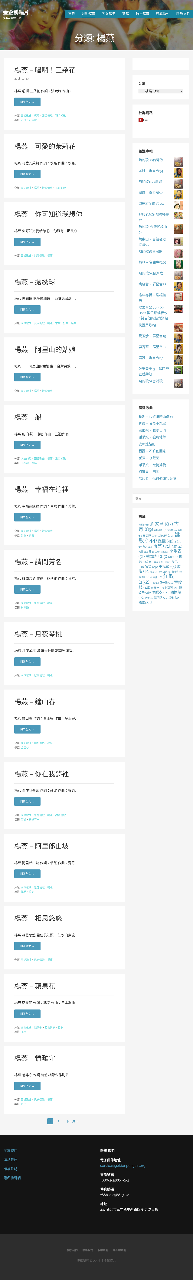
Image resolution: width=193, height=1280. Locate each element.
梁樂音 (173, 557)
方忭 (143, 551)
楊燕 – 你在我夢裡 (41, 774)
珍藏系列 (162, 13)
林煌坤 (156, 556)
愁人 (147, 546)
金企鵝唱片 (16, 12)
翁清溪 (177, 571)
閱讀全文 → (27, 101)
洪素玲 (33, 119)
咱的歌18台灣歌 (150, 251)
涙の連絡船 (147, 444)
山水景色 (39, 742)
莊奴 (23, 819)
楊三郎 (154, 562)
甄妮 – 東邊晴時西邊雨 (156, 416)
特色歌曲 (142, 13)
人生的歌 (26, 458)
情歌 (125, 13)
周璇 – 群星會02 (151, 193)
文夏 (176, 546)
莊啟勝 (156, 577)
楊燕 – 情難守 (34, 1058)
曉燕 (164, 552)
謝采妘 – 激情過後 (152, 465)
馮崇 (23, 1031)
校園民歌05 (147, 325)
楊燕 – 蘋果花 (34, 986)
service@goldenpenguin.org (122, 1166)
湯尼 (31, 891)
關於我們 (10, 1151)
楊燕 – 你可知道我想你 (48, 214)
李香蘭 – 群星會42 (152, 347)
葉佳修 (166, 582)
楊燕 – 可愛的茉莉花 (45, 146)
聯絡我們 (183, 13)
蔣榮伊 (157, 587)
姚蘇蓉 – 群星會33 (152, 284)
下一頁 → (72, 1121)
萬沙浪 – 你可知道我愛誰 (157, 479)
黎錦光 (145, 602)
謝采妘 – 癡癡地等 (152, 437)
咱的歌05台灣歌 (151, 273)
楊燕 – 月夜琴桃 (38, 634)
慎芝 (23, 891)
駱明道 (160, 597)
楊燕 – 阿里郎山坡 (41, 846)
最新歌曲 (88, 13)
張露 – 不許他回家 (152, 451)
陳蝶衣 (160, 592)
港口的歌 (60, 458)
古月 (23, 119)
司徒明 (172, 530)
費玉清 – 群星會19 (152, 336)
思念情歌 (39, 603)
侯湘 (144, 524)
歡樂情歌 (47, 187)
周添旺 (150, 535)
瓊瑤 (34, 463)
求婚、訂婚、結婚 (65, 323)
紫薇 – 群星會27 (151, 358)
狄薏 (151, 567)
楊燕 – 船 (28, 417)
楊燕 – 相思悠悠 (38, 918)
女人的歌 (39, 323)
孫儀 (165, 541)
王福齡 (25, 463)
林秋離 (25, 607)
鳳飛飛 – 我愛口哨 (152, 430)
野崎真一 (34, 819)
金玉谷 (25, 747)
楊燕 (36, 115)
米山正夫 (165, 571)
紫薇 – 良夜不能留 (152, 423)
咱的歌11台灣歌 (150, 182)
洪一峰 (165, 562)
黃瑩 (31, 535)
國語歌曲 (26, 115)
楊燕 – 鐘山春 (34, 702)
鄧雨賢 (171, 587)
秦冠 (154, 572)
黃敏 (174, 597)
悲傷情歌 (39, 255)
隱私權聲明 (12, 1178)
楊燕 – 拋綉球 (34, 282)
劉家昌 (161, 524)
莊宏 (154, 583)
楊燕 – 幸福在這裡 (41, 489)
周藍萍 (166, 535)
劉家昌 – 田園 (149, 472)
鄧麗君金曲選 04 (151, 203)
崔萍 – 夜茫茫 (149, 458)
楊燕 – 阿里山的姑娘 (45, 350)
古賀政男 (160, 530)
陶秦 (149, 597)
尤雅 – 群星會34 (151, 171)
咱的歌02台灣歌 (151, 381)
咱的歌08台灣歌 (151, 160)
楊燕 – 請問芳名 (38, 562)
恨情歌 (38, 1027)
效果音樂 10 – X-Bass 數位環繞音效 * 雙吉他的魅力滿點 (153, 312)
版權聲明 (10, 1169)
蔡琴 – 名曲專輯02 (152, 262)
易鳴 (23, 535)
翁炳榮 (144, 577)
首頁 (71, 13)
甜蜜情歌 (47, 115)
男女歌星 (108, 13)
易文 (154, 551)
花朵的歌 (60, 115)
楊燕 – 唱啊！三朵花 (45, 70)
